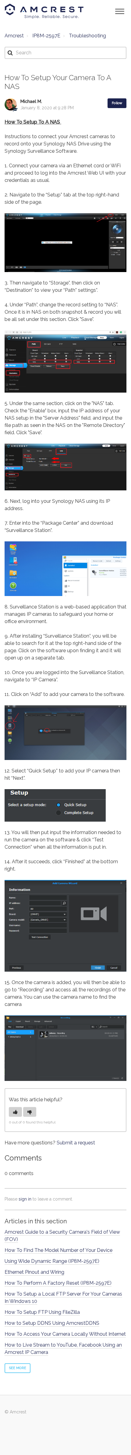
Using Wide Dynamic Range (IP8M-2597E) (52, 1261)
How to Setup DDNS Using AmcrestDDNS (52, 1323)
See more (17, 1368)
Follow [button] (117, 103)
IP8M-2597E (46, 36)
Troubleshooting (87, 36)
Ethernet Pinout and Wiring (34, 1272)
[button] (119, 11)
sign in (25, 1199)
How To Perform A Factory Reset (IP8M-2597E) (58, 1283)
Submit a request (76, 1143)
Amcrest (14, 36)
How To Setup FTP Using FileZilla (42, 1312)
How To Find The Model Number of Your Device (58, 1250)
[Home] (44, 11)
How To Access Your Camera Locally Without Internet (65, 1334)
